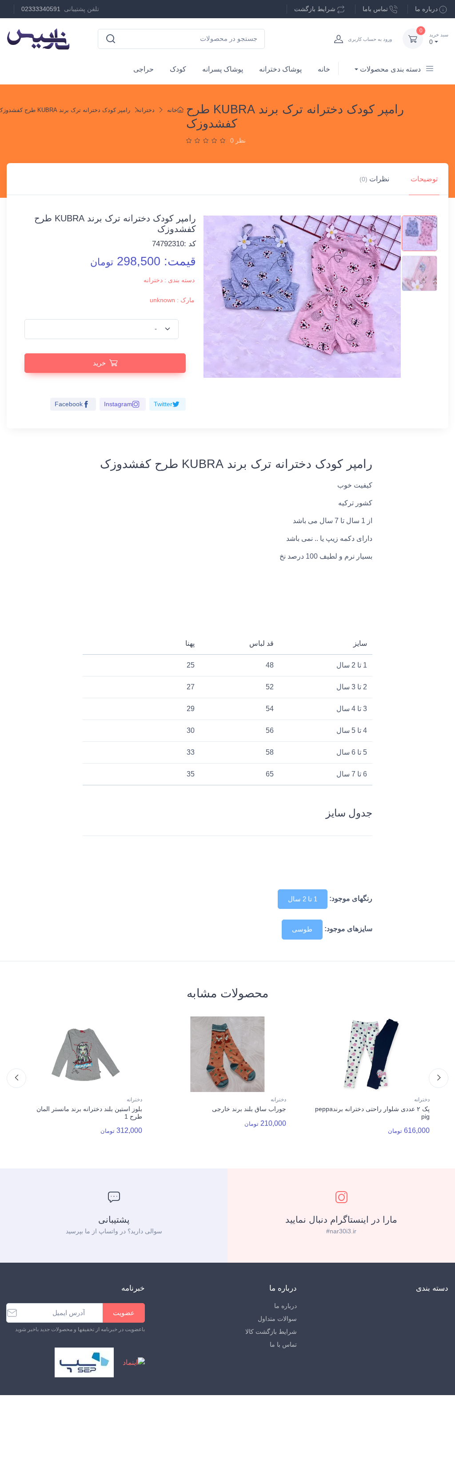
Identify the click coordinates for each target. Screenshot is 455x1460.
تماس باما (375, 8)
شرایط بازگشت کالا (270, 1331)
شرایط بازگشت (314, 8)
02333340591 (40, 8)
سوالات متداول (277, 1318)
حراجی (143, 69)
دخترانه (146, 110)
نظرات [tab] (374, 179)
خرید (99, 363)
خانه (324, 69)
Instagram (118, 404)
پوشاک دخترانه (280, 69)
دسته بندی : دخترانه (169, 280)
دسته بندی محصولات (390, 69)
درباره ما (426, 8)
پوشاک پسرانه (222, 69)
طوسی (302, 929)
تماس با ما (283, 1344)
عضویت (124, 1312)
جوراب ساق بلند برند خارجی (249, 1108)
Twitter (163, 404)
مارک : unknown (172, 300)
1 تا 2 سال (302, 899)
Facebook (69, 404)
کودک (178, 69)
